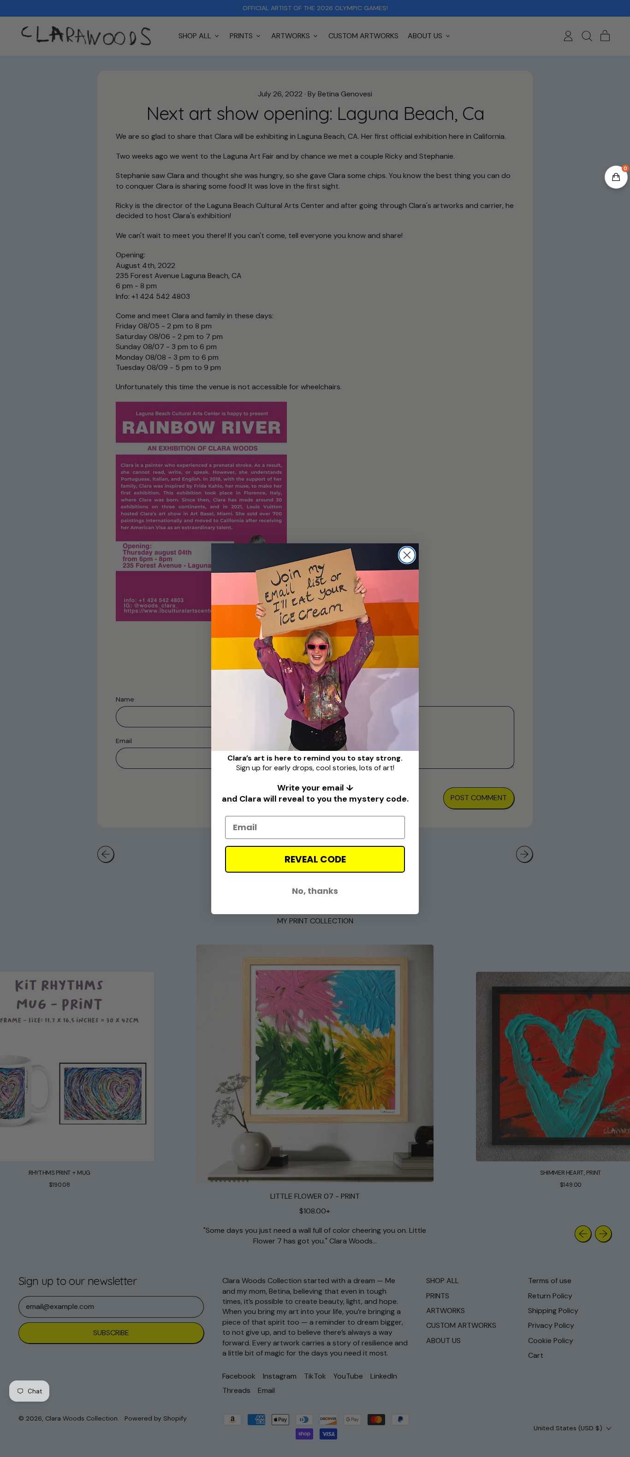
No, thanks (315, 891)
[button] (616, 177)
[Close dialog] (407, 555)
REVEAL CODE (315, 859)
